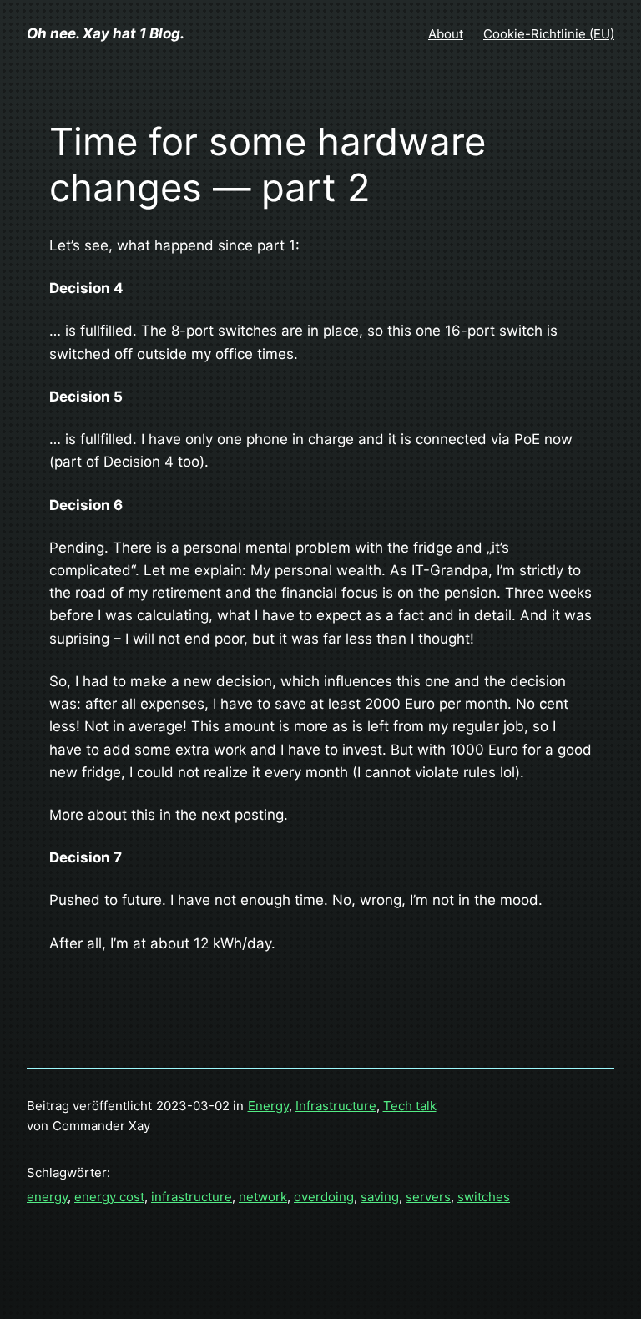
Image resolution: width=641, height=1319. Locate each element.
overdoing (324, 1197)
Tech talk (410, 1106)
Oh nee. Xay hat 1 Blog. (105, 33)
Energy (268, 1106)
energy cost (109, 1197)
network (263, 1197)
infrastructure (191, 1197)
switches (483, 1197)
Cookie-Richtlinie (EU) (548, 34)
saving (380, 1197)
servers (428, 1197)
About (445, 34)
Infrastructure (335, 1106)
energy (47, 1197)
